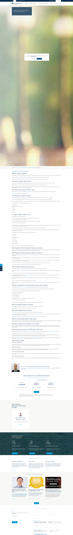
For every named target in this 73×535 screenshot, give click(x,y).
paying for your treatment (20, 337)
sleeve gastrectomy (14, 314)
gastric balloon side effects (22, 287)
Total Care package (34, 337)
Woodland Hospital (23, 167)
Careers (17, 0)
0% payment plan (40, 338)
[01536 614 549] (1, 265)
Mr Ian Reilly (24, 494)
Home (17, 167)
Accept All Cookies (39, 58)
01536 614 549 (52, 0)
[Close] (48, 54)
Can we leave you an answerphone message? (54, 531)
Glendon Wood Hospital (18, 494)
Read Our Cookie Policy (33, 56)
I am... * (49, 520)
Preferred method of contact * (37, 529)
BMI (49, 175)
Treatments (28, 167)
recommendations (24, 275)
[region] (36, 57)
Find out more (15, 453)
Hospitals (19, 167)
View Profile (20, 424)
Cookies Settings (34, 58)
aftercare (20, 282)
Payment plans (14, 193)
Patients (15, 0)
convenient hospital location (51, 331)
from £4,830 (29, 191)
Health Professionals (21, 0)
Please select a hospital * (37, 520)
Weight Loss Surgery (33, 167)
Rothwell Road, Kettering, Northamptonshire (19, 518)
